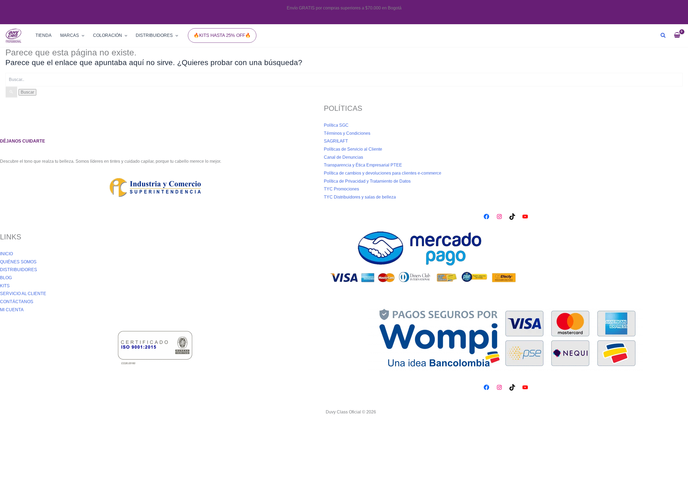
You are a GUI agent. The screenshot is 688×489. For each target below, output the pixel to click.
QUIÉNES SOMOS (18, 262)
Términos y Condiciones (347, 133)
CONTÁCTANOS (16, 301)
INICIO (6, 253)
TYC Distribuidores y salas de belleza (360, 197)
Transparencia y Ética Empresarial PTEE (363, 165)
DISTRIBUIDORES (18, 269)
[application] (81, 35)
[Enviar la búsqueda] (11, 92)
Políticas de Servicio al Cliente (353, 149)
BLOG (6, 277)
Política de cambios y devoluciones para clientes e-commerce (382, 173)
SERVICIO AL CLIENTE (23, 293)
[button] (222, 35)
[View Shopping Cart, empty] (677, 35)
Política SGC (336, 125)
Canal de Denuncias (343, 157)
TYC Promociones (341, 189)
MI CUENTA (12, 309)
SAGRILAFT (336, 141)
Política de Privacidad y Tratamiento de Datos (367, 181)
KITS (5, 286)
